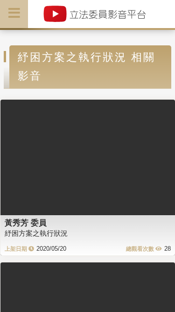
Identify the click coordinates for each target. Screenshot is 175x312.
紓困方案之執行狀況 (36, 233)
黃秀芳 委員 (26, 222)
